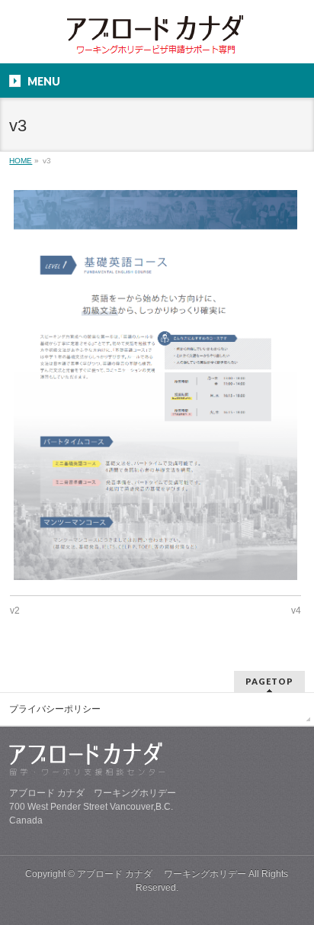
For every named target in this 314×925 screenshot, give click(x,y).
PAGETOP (269, 681)
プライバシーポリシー (55, 709)
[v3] (155, 384)
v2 (15, 610)
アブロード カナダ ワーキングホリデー (161, 874)
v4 (296, 610)
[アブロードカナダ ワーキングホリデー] (156, 38)
